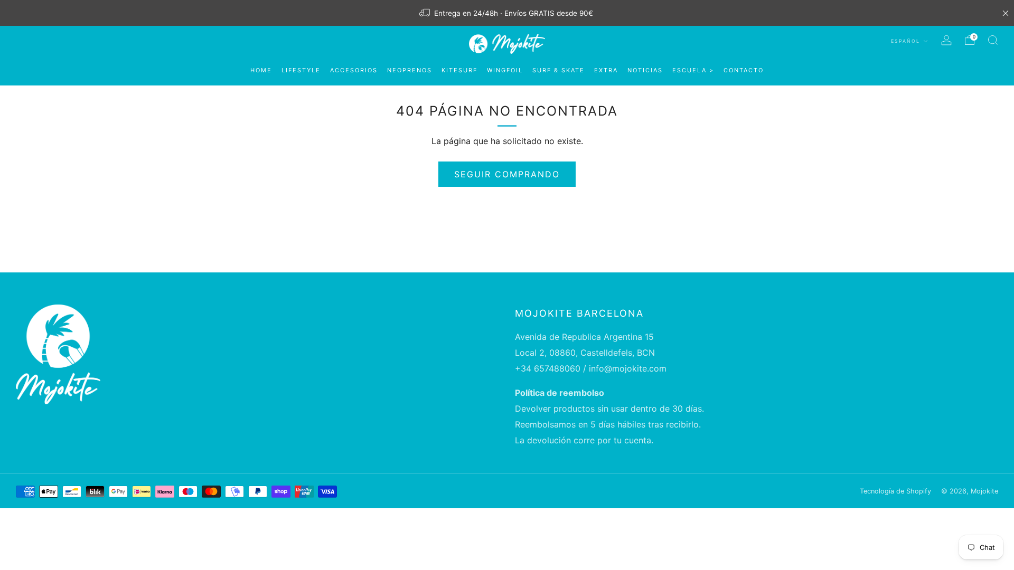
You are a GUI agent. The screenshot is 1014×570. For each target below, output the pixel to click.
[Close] (1005, 13)
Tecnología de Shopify (895, 491)
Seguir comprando (507, 174)
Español (906, 41)
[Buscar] (993, 40)
